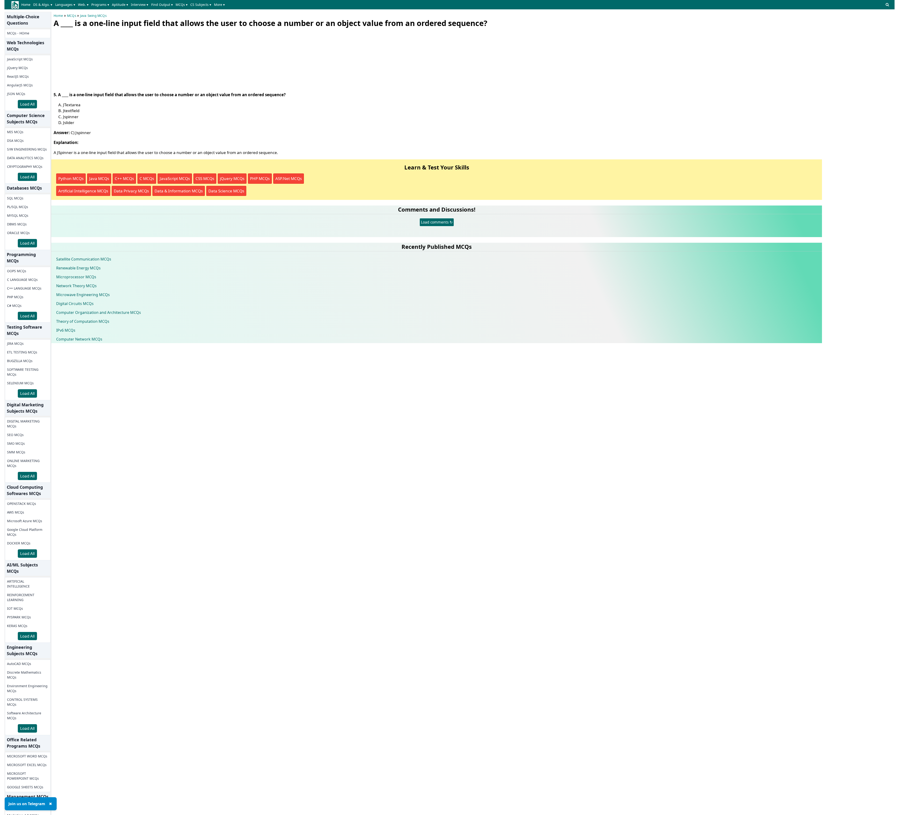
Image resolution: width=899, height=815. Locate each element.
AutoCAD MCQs (19, 663)
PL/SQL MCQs (17, 207)
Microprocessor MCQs (76, 276)
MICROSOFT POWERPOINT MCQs (23, 776)
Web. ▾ (83, 4)
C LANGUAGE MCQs (22, 279)
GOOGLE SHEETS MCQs (25, 787)
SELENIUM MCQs (20, 383)
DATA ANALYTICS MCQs (25, 158)
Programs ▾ (100, 4)
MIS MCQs (15, 132)
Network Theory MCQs (76, 285)
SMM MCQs (16, 452)
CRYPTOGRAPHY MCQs (24, 166)
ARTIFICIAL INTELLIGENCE (18, 583)
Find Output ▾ (162, 4)
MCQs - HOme (18, 33)
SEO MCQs (15, 435)
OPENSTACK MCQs (21, 503)
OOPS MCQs (16, 271)
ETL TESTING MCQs (22, 352)
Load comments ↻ (437, 222)
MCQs (71, 16)
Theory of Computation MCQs (82, 321)
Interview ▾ (139, 4)
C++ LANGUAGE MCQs (24, 288)
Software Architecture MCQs (24, 715)
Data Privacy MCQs (131, 191)
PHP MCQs (15, 297)
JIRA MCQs (15, 343)
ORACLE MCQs (18, 233)
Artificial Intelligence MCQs (83, 191)
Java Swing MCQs (93, 16)
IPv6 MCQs (65, 330)
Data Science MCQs (226, 191)
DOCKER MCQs (18, 543)
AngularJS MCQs (20, 85)
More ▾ (219, 4)
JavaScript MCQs (20, 59)
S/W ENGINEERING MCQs (27, 149)
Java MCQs (99, 178)
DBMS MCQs (17, 224)
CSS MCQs (204, 178)
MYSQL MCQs (17, 215)
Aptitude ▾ (120, 4)
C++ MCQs (124, 178)
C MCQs (147, 178)
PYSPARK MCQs (19, 617)
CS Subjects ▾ (200, 4)
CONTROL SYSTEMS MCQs (22, 702)
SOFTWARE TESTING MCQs (22, 372)
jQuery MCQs (17, 68)
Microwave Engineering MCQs (83, 294)
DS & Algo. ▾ (42, 4)
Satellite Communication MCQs (83, 259)
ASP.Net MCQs (288, 178)
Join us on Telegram (26, 803)
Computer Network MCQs (79, 339)
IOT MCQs (15, 608)
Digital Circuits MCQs (75, 303)
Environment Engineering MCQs (27, 688)
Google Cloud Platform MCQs (24, 532)
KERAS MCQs (17, 626)
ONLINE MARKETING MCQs (23, 463)
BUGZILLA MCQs (20, 361)
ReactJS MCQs (18, 76)
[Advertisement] (89, 58)
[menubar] (124, 4)
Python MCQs (71, 178)
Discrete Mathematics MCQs (24, 674)
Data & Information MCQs (179, 191)
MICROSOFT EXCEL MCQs (27, 765)
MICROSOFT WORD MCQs (27, 756)
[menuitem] (27, 4)
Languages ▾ (65, 4)
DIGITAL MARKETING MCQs (23, 423)
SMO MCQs (16, 443)
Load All (27, 104)
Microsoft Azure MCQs (24, 521)
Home (25, 4)
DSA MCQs (15, 140)
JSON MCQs (16, 94)
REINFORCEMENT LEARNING (20, 597)
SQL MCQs (15, 198)
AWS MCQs (15, 512)
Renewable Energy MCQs (78, 268)
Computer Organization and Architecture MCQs (98, 312)
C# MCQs (14, 305)
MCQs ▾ (182, 4)
